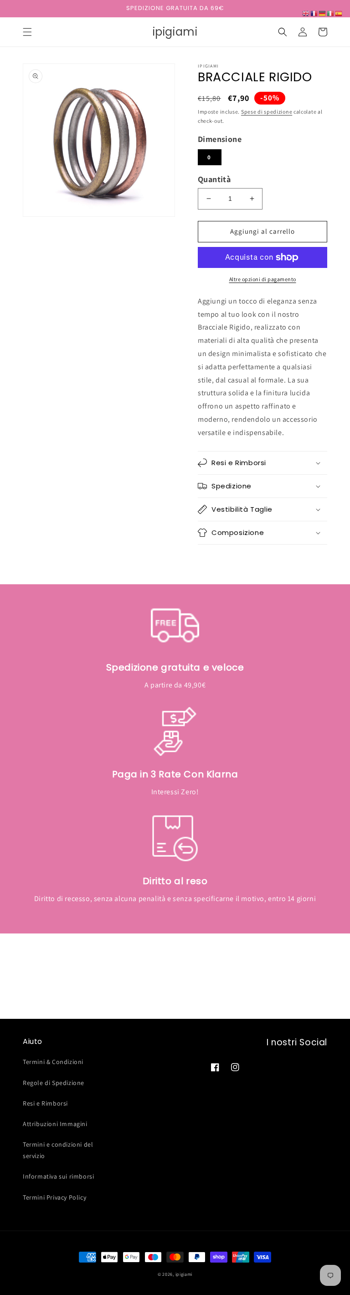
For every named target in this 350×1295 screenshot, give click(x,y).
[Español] (339, 13)
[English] (306, 13)
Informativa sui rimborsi (58, 1176)
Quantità (214, 179)
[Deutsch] (323, 13)
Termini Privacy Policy (54, 1197)
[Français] (314, 13)
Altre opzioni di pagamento (262, 279)
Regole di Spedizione (53, 1083)
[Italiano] (331, 13)
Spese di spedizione (266, 111)
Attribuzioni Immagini (55, 1124)
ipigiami (184, 1274)
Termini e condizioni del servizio (58, 1150)
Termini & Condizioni (53, 1062)
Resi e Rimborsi (45, 1103)
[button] (27, 32)
